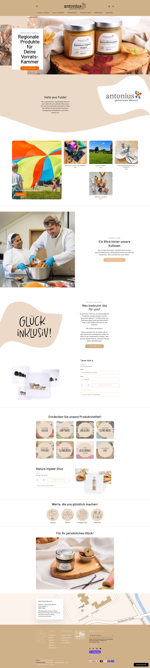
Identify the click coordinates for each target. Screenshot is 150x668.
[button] (37, 6)
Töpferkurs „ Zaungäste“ (101, 196)
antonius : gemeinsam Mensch (46, 660)
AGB (67, 662)
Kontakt (51, 637)
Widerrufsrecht (49, 662)
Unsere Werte (66, 642)
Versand (51, 642)
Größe (82, 369)
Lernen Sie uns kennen (114, 260)
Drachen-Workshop (101, 165)
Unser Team (65, 640)
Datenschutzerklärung (59, 662)
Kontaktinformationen (43, 664)
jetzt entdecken (21, 194)
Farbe (81, 376)
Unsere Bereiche (66, 637)
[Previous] (14, 27)
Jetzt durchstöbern (34, 58)
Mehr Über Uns (94, 346)
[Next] (18, 27)
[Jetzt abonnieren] (113, 635)
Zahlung (51, 640)
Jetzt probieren (30, 68)
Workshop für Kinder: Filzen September (75, 165)
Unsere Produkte (67, 635)
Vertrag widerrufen (141, 664)
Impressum (52, 635)
